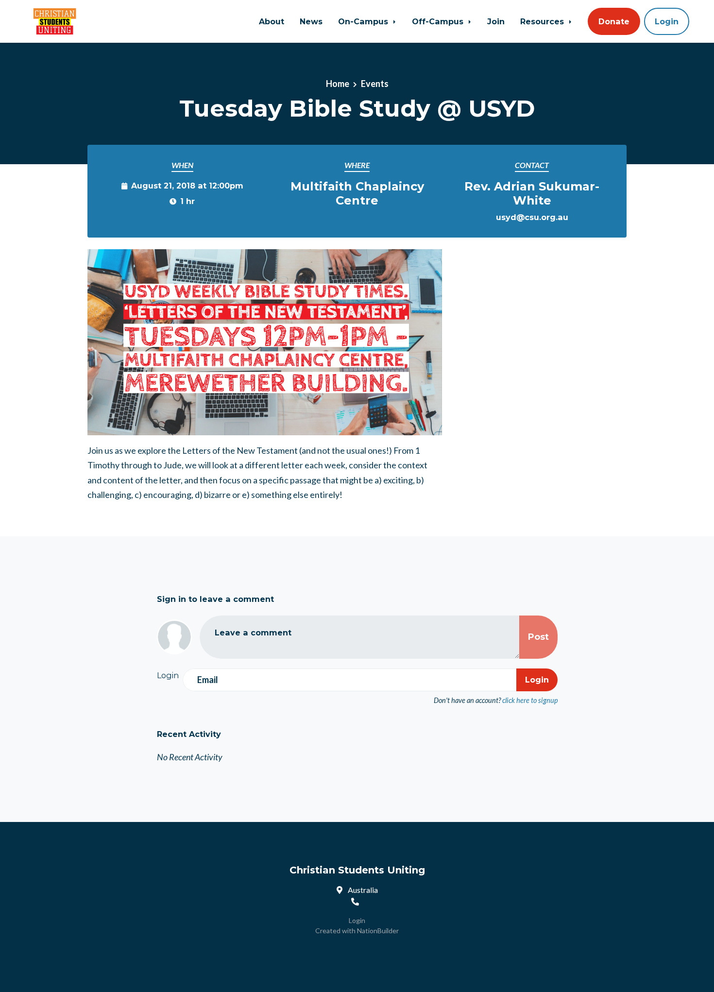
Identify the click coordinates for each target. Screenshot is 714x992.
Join (496, 21)
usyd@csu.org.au (532, 217)
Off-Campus (439, 21)
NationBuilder (378, 930)
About (271, 21)
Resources (543, 21)
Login (667, 21)
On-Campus (364, 21)
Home (337, 83)
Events (375, 83)
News (311, 21)
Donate (613, 21)
